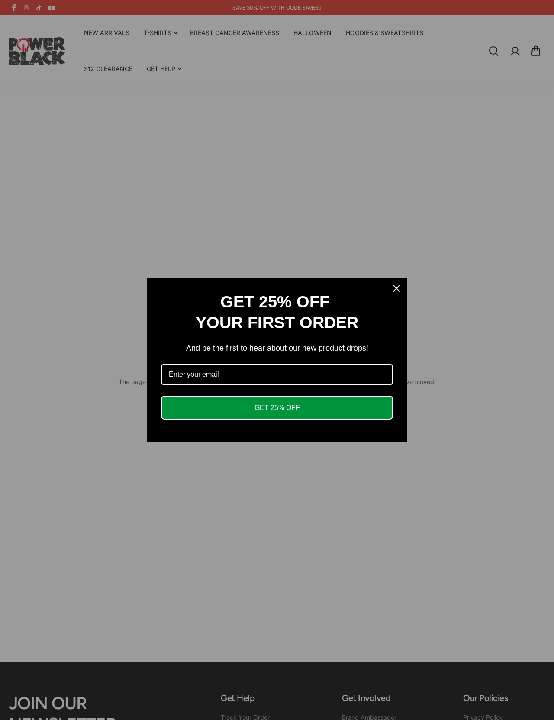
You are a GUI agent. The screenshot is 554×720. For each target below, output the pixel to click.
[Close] (396, 288)
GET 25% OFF (277, 407)
